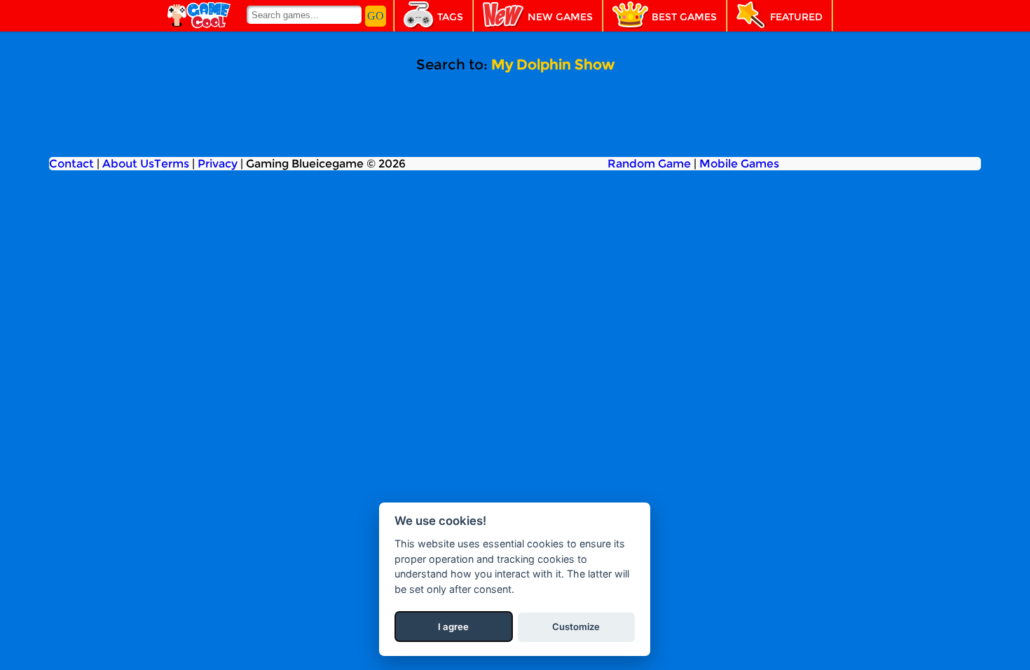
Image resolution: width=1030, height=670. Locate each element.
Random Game (649, 163)
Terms (171, 163)
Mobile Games (739, 163)
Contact (71, 163)
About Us (128, 163)
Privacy (218, 163)
